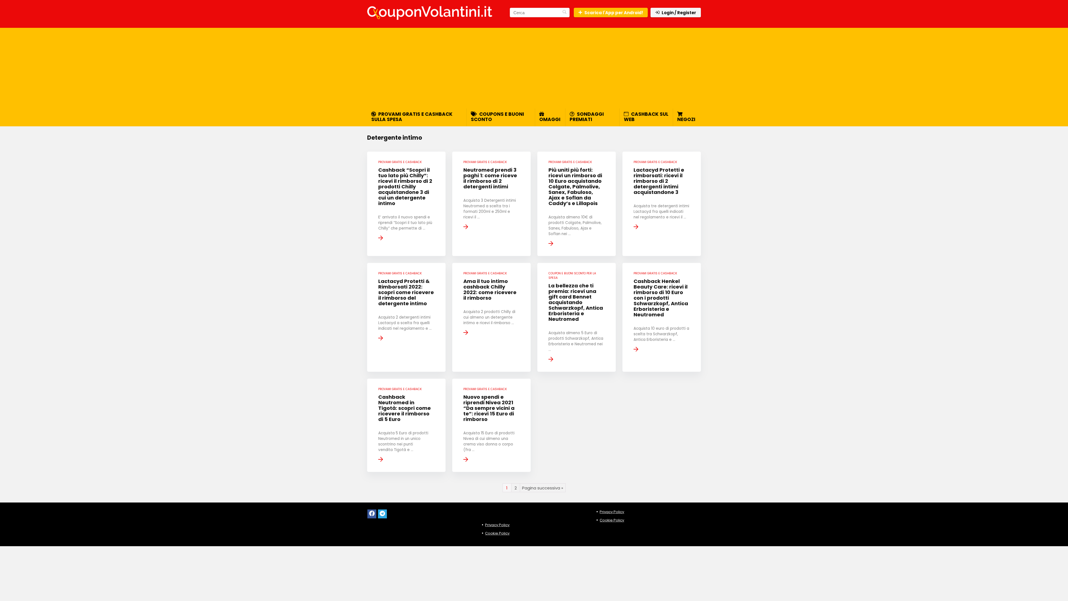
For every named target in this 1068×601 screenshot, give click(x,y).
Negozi (686, 119)
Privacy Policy (497, 525)
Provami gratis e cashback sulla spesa (412, 117)
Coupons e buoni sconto (497, 117)
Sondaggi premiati (587, 117)
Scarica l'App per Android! (613, 13)
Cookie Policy (497, 533)
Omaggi (549, 119)
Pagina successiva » (542, 488)
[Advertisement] (534, 67)
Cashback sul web (646, 117)
